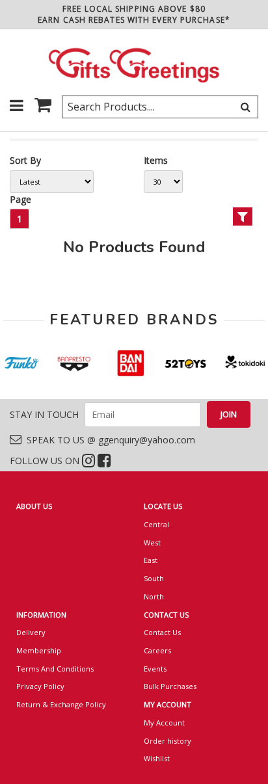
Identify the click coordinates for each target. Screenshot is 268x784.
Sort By (25, 160)
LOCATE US (163, 506)
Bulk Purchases (170, 686)
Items (156, 160)
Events (155, 668)
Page (20, 199)
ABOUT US (34, 506)
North (154, 596)
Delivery (31, 632)
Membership (38, 650)
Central (156, 524)
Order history (167, 741)
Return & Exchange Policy (61, 704)
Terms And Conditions (55, 668)
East (150, 560)
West (152, 542)
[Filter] (242, 216)
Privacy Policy (40, 686)
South (154, 578)
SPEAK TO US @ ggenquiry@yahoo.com (108, 440)
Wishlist (157, 758)
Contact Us (162, 632)
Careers (157, 650)
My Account (164, 722)
